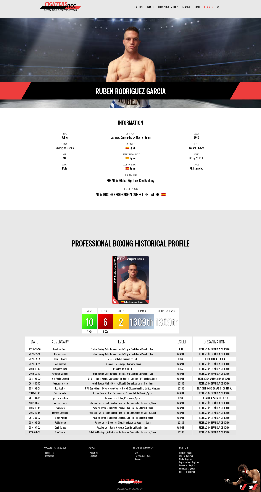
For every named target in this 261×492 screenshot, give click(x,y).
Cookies (138, 459)
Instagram (49, 456)
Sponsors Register (187, 471)
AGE (64, 154)
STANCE (196, 164)
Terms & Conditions (143, 456)
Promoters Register (187, 465)
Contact (93, 456)
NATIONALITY (130, 144)
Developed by (124, 489)
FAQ (136, 452)
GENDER (65, 164)
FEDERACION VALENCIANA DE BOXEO (214, 378)
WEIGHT (196, 154)
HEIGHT (196, 144)
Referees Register (187, 468)
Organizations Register (189, 462)
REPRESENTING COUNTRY (130, 154)
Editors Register (186, 456)
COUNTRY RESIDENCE (130, 164)
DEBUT (196, 133)
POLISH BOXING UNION (214, 359)
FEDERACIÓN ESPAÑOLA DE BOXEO (214, 349)
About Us (94, 452)
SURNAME (64, 144)
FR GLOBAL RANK (130, 174)
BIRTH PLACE (130, 133)
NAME (65, 133)
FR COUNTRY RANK (131, 188)
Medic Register (185, 459)
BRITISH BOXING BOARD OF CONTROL (214, 388)
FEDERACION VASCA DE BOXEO (214, 398)
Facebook (49, 452)
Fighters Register (186, 452)
